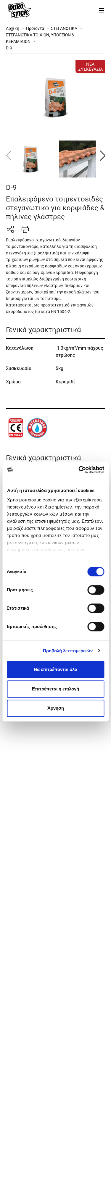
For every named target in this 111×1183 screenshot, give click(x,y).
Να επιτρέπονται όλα (55, 669)
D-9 (9, 48)
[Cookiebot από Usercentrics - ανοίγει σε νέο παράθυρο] (79, 470)
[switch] (95, 590)
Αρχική (12, 28)
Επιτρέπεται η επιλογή (55, 688)
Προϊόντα (35, 28)
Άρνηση (55, 708)
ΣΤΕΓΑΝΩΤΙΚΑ (64, 28)
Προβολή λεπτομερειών (68, 650)
